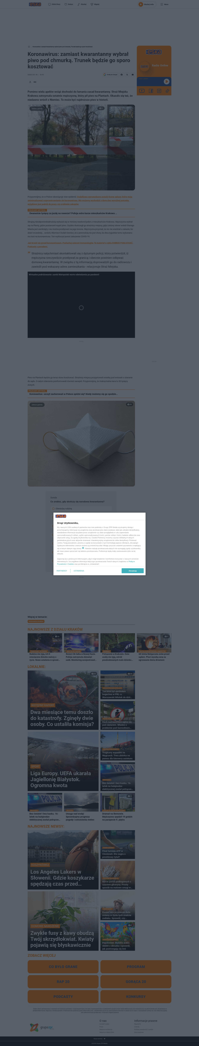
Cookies (71, 564)
